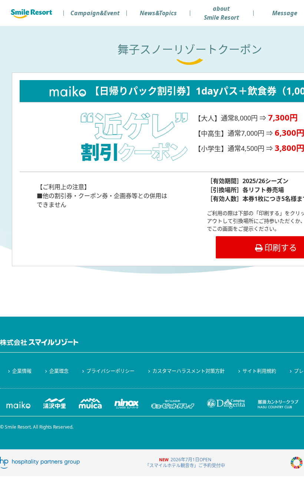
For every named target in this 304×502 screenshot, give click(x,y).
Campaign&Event (95, 13)
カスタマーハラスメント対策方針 (188, 370)
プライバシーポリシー (110, 370)
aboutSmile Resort (221, 13)
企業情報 (22, 370)
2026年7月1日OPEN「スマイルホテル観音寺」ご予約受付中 (185, 462)
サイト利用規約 (259, 370)
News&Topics (158, 13)
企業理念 (59, 370)
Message (284, 13)
